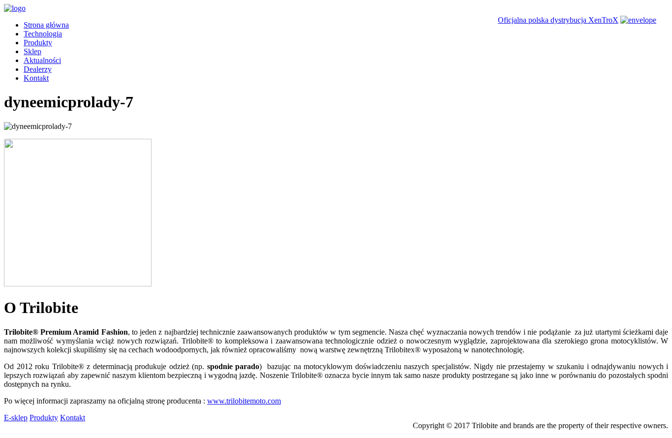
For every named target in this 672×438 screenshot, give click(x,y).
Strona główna (46, 25)
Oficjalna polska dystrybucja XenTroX (558, 20)
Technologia (43, 34)
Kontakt (36, 78)
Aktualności (42, 60)
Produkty (38, 42)
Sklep (32, 51)
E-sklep (16, 417)
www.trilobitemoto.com (244, 401)
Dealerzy (38, 69)
